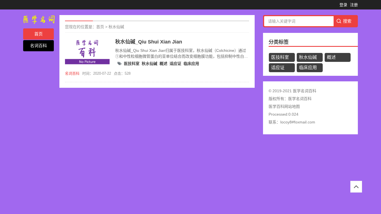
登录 (343, 5)
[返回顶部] (356, 187)
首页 (38, 33)
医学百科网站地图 (284, 106)
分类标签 (279, 42)
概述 (163, 63)
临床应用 (191, 63)
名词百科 (38, 45)
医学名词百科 (300, 98)
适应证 (175, 63)
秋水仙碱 (116, 27)
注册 (354, 5)
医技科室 (131, 63)
